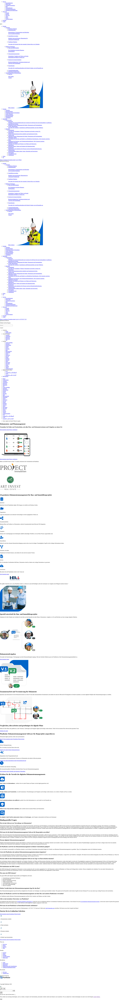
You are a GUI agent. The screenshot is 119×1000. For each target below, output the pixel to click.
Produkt (4, 26)
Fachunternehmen (9, 115)
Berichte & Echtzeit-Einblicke (19, 61)
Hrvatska (7, 348)
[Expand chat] (1, 989)
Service (4, 1)
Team (7, 16)
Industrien (5, 119)
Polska (7, 357)
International (5, 376)
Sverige (7, 366)
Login (4, 21)
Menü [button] (20, 159)
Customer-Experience (10, 5)
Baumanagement (18, 31)
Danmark (8, 343)
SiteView (11, 91)
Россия (7, 356)
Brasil (7, 331)
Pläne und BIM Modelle (16, 49)
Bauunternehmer (9, 111)
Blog (7, 6)
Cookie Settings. (96, 996)
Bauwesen (30, 122)
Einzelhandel (24, 131)
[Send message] (14, 991)
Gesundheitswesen (12, 153)
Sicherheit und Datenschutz (11, 10)
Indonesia (8, 337)
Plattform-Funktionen (10, 46)
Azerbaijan (8, 336)
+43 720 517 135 (22, 319)
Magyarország (9, 351)
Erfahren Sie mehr (4, 730)
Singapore (8, 338)
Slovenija (8, 363)
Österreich (8, 355)
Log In (17, 159)
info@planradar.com (50, 908)
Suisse (7, 365)
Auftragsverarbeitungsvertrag (9, 967)
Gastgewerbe (25, 136)
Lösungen (8, 27)
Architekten (8, 117)
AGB (4, 962)
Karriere (7, 14)
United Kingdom (9, 368)
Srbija (7, 361)
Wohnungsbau (23, 150)
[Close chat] (4, 989)
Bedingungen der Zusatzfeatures (10, 966)
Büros (26, 141)
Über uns (5, 11)
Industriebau (21, 145)
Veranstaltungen (9, 8)
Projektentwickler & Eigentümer (13, 112)
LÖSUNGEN (9, 120)
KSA (7, 371)
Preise (4, 156)
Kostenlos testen (11, 159)
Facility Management (25, 127)
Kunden (4, 109)
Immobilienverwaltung (18, 37)
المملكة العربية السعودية (11, 372)
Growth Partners (9, 19)
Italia (7, 350)
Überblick (8, 110)
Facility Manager (9, 114)
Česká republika (9, 342)
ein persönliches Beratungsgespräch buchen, (90, 901)
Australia (7, 335)
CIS (6, 340)
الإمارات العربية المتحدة (11, 375)
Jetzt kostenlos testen (4, 429)
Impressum (5, 965)
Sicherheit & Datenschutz (13, 71)
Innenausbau (11, 152)
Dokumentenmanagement (18, 55)
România (7, 358)
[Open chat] (1, 993)
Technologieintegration (10, 9)
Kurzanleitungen (9, 3)
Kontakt (7, 12)
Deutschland (8, 345)
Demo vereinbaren (4, 159)
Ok (1, 999)
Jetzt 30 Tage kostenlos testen (6, 739)
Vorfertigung (11, 155)
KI (3, 157)
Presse (7, 17)
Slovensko (8, 362)
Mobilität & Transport (22, 143)
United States (8, 332)
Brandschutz (25, 148)
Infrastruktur (23, 133)
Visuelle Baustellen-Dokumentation (13, 72)
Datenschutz (5, 963)
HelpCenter (8, 4)
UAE (7, 373)
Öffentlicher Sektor (29, 138)
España (7, 346)
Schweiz (7, 360)
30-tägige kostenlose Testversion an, (25, 901)
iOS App (5, 972)
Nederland (8, 352)
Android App (6, 973)
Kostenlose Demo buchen (18, 739)
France (7, 347)
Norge (7, 353)
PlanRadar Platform (12, 28)
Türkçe (7, 367)
